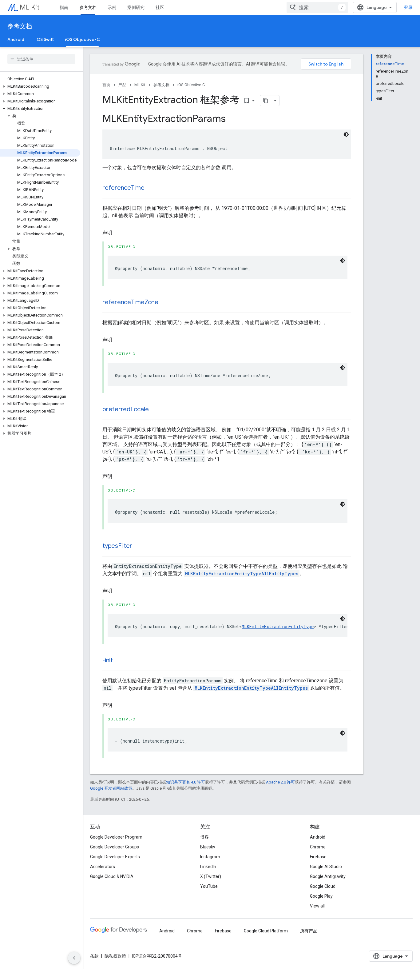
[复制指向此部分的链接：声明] (118, 233)
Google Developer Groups (114, 846)
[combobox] (317, 7)
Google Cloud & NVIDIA (111, 876)
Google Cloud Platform (266, 930)
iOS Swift (44, 39)
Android (15, 39)
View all (317, 905)
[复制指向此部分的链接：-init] (119, 660)
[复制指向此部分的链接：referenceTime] (151, 188)
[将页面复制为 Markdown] (265, 100)
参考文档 (88, 7)
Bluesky (207, 846)
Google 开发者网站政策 (111, 788)
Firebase (318, 856)
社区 (160, 7)
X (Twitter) (210, 876)
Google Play (321, 896)
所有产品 (308, 930)
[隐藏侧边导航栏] (74, 958)
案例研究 (136, 7)
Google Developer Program (116, 837)
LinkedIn (208, 866)
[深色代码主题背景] (346, 134)
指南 (64, 7)
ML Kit (29, 7)
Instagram (210, 856)
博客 (204, 837)
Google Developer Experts (115, 856)
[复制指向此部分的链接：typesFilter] (138, 546)
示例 (112, 7)
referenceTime (123, 188)
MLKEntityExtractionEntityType (278, 626)
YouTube (209, 886)
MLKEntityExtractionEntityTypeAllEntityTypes (241, 573)
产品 (122, 84)
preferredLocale (125, 409)
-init (107, 660)
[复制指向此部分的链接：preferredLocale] (155, 409)
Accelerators (102, 866)
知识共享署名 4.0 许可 (185, 782)
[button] (40, 86)
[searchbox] (41, 59)
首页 (106, 84)
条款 (94, 956)
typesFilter (117, 546)
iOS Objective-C (82, 39)
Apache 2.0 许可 (280, 782)
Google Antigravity (328, 876)
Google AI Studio (326, 866)
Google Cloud (322, 886)
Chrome (318, 846)
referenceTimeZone (130, 302)
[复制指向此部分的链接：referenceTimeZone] (164, 302)
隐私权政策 (115, 956)
